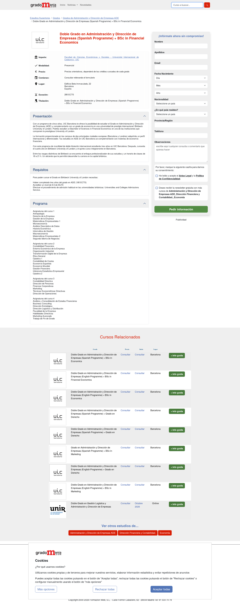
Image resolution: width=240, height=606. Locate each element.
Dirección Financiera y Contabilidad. (138, 532)
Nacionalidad (161, 99)
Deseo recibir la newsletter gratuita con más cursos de (180, 192)
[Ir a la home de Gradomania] (43, 5)
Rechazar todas (105, 589)
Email (157, 63)
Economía (165, 532)
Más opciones (46, 589)
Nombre (158, 41)
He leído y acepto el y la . (181, 177)
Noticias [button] (72, 4)
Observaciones (162, 141)
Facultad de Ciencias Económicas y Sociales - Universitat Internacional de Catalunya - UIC (101, 58)
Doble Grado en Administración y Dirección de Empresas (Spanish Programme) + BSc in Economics (94, 358)
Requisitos (40, 169)
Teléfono (159, 131)
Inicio (62, 4)
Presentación (42, 116)
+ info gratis (177, 355)
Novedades (85, 4)
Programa (40, 203)
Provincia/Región (163, 120)
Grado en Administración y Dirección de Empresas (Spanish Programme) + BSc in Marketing (91, 451)
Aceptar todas (161, 589)
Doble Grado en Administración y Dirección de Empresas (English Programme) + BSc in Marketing (94, 488)
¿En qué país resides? (166, 109)
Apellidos (159, 52)
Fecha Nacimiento (163, 73)
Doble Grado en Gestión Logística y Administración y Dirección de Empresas (91, 505)
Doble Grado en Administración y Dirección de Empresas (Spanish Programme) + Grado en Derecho (94, 414)
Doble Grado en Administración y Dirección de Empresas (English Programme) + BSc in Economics (94, 395)
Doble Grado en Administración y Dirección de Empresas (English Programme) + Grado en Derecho (94, 469)
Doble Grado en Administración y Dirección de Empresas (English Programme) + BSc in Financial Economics (94, 376)
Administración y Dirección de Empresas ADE (93, 532)
